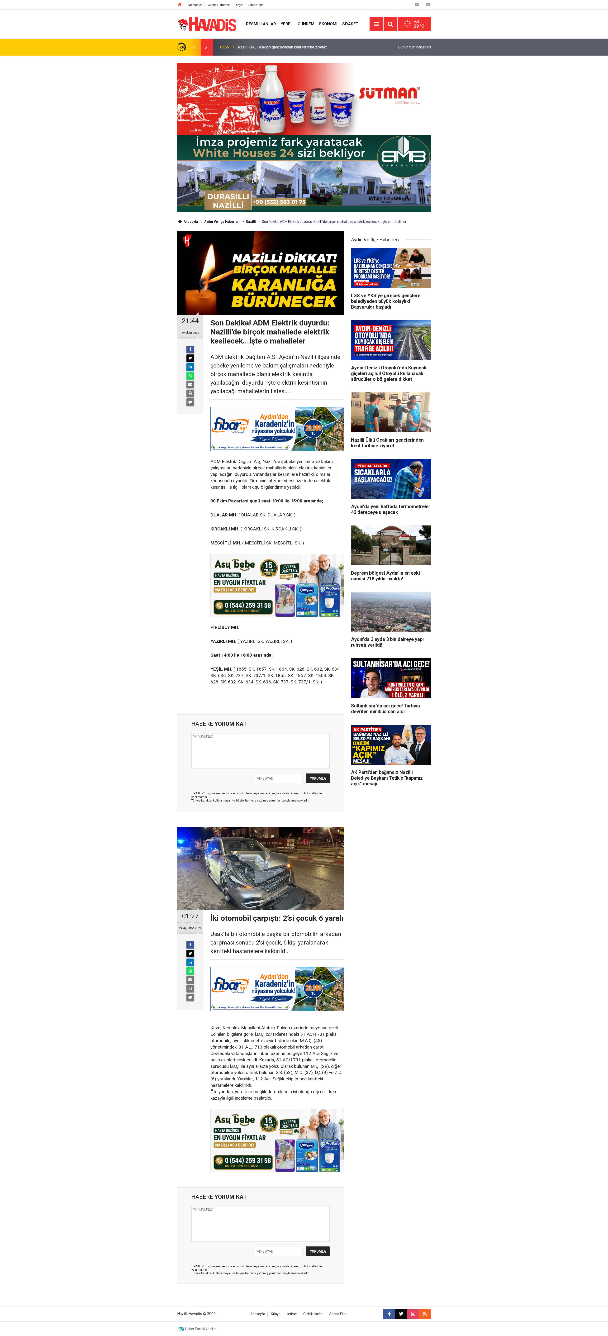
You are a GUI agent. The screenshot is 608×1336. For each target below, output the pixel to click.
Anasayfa (190, 222)
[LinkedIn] (190, 367)
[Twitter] (190, 358)
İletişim (291, 1314)
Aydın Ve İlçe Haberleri (222, 222)
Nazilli (251, 222)
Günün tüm (414, 47)
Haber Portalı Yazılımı (201, 1329)
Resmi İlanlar (261, 23)
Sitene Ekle (255, 5)
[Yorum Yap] (190, 402)
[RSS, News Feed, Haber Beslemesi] (425, 1314)
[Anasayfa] (179, 5)
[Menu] (376, 24)
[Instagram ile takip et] (413, 1314)
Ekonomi (328, 23)
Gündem (306, 23)
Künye (275, 1314)
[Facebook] (190, 349)
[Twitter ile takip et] (401, 1314)
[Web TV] (416, 4)
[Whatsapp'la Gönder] (190, 376)
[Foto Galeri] (428, 4)
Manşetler (195, 5)
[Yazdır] (190, 393)
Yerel (287, 23)
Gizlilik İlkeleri (313, 1314)
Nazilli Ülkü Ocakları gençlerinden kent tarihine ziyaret (282, 47)
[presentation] (194, 47)
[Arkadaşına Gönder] (190, 384)
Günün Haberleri (219, 5)
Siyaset (350, 23)
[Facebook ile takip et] (389, 1314)
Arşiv (239, 5)
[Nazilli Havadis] (207, 23)
